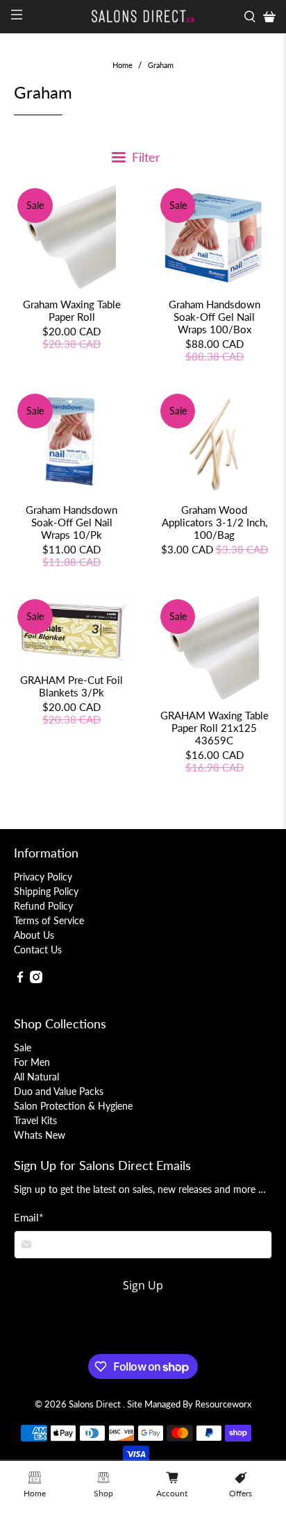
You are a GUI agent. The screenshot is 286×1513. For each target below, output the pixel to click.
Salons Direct (96, 1404)
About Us (34, 935)
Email (28, 1217)
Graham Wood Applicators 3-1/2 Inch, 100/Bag (214, 522)
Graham (161, 65)
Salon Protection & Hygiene (73, 1106)
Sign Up (143, 1285)
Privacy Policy (43, 877)
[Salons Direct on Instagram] (36, 979)
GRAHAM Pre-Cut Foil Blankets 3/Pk (71, 686)
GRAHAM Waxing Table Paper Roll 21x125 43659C (214, 727)
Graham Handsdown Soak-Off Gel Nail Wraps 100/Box (214, 316)
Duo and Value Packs (58, 1091)
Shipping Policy (46, 891)
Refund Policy (43, 906)
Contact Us (38, 949)
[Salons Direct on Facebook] (20, 979)
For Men (32, 1062)
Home (122, 65)
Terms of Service (49, 920)
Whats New (39, 1135)
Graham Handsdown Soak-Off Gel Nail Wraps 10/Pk (71, 522)
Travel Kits (35, 1120)
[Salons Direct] (143, 17)
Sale (22, 1047)
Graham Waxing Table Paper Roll (72, 310)
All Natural (36, 1076)
